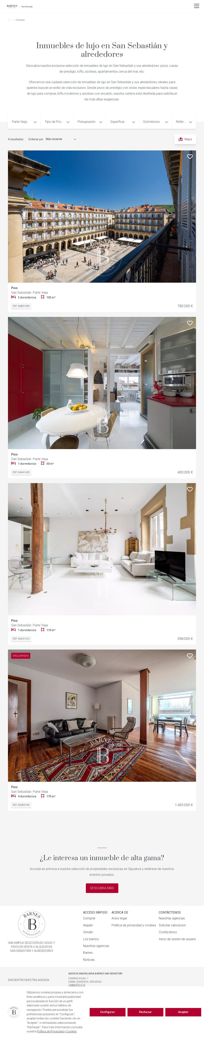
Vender (88, 932)
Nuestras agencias (96, 946)
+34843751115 (76, 985)
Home (11, 20)
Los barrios (91, 939)
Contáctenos (168, 932)
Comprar (89, 918)
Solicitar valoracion (172, 925)
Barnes (88, 953)
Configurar (107, 1012)
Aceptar (183, 1012)
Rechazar (145, 1012)
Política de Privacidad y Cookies (57, 1031)
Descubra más (102, 888)
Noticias (89, 960)
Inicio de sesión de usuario (177, 939)
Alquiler (88, 925)
